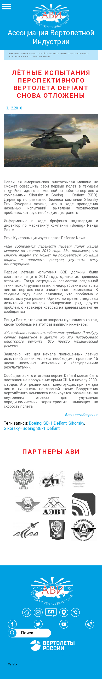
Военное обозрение (81, 415)
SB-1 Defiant (55, 423)
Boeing (35, 423)
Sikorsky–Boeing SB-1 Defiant (32, 428)
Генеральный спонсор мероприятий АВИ (51, 657)
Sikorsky (76, 423)
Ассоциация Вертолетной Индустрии (51, 37)
